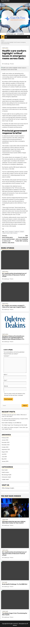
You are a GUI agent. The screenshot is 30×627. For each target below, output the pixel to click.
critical (6, 231)
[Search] (28, 37)
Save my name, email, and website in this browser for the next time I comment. (14, 394)
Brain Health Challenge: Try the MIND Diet (11, 422)
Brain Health (5, 470)
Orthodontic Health (6, 477)
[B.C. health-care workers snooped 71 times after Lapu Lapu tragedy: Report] (15, 292)
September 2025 (6, 449)
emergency (11, 231)
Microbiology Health (6, 474)
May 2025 (4, 459)
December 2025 (5, 442)
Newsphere (22, 623)
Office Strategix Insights (8, 488)
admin (12, 63)
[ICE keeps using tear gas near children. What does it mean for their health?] (15, 508)
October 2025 (5, 447)
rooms (7, 233)
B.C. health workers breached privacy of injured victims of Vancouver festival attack (14, 275)
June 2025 (4, 456)
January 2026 (5, 440)
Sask (11, 233)
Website (6, 386)
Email (5, 380)
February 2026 (5, 437)
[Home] (3, 37)
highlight (22, 231)
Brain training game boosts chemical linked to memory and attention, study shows (8, 239)
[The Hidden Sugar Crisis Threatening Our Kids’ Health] (15, 599)
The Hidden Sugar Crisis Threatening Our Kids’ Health (14, 425)
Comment (6, 356)
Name (5, 374)
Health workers (5, 47)
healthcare (17, 231)
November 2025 (5, 444)
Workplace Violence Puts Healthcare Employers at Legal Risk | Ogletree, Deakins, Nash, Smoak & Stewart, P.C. (13, 337)
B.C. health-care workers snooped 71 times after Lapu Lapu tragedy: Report (14, 306)
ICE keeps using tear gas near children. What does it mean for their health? (14, 522)
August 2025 (5, 452)
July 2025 (4, 454)
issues (4, 233)
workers (15, 233)
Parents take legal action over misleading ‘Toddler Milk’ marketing (21, 238)
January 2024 (5, 461)
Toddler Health (5, 479)
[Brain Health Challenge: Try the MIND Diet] (15, 570)
